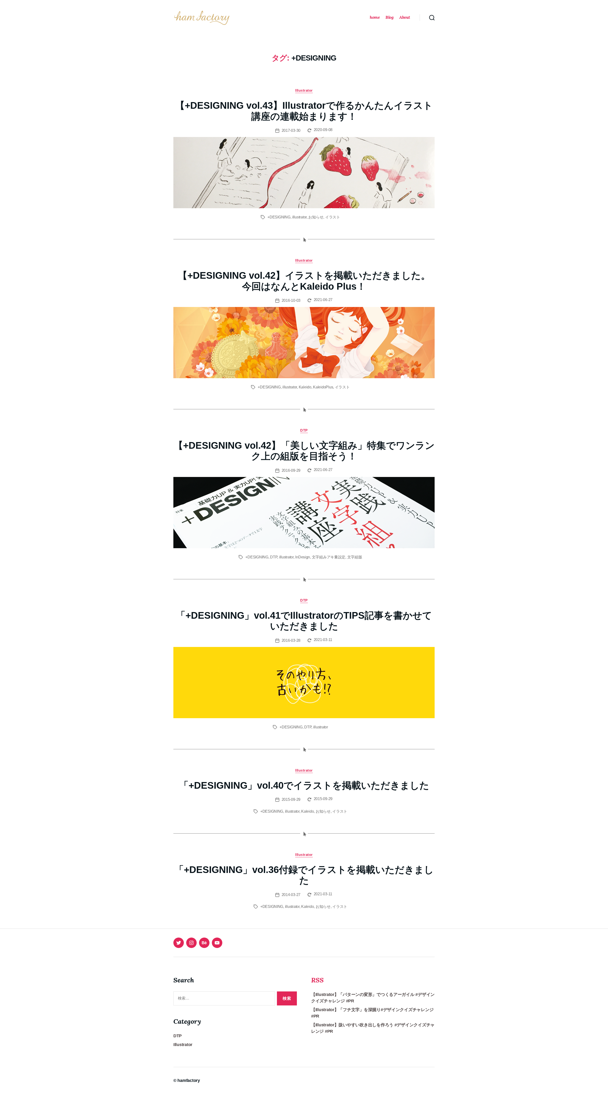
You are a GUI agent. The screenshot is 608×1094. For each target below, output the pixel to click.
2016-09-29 (291, 470)
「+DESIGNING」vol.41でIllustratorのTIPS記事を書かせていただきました (304, 621)
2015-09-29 (291, 799)
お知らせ (315, 217)
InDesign (302, 557)
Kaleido (305, 387)
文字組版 (354, 557)
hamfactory (188, 1080)
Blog (389, 17)
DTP (304, 430)
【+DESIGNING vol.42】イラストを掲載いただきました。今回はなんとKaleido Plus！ (304, 281)
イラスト (332, 217)
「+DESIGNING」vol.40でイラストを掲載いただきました (304, 785)
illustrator (299, 217)
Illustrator (304, 90)
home (375, 17)
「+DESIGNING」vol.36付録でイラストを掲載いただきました (304, 875)
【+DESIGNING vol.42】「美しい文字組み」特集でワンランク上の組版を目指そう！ (304, 451)
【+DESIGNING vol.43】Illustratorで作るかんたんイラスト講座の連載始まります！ (304, 111)
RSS (317, 980)
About (404, 17)
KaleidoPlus (323, 387)
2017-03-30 (291, 130)
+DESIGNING (278, 217)
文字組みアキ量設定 (329, 557)
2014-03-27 (291, 895)
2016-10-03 (291, 300)
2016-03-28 (291, 640)
